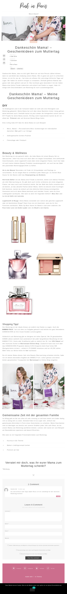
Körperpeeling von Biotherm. (35, 175)
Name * (7, 523)
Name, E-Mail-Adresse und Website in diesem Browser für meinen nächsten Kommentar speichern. (34, 545)
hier (27, 350)
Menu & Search (33, 14)
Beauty (13, 68)
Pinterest (13, 118)
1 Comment (13, 60)
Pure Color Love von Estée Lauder (14, 208)
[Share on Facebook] (4, 59)
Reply (58, 496)
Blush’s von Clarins (41, 208)
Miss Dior (55, 194)
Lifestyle (33, 41)
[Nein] (32, 589)
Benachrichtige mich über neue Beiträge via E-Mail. (34, 553)
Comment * (8, 511)
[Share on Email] (4, 55)
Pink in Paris (13, 64)
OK (34, 587)
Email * (6, 531)
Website (7, 538)
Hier (16, 131)
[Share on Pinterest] (4, 63)
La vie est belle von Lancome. (13, 196)
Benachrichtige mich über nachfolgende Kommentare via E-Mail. (34, 550)
